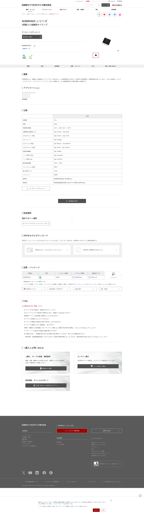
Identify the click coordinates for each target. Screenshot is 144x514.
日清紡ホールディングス (113, 481)
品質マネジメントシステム (98, 442)
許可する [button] (96, 510)
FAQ (93, 66)
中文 (98, 1)
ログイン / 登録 (105, 5)
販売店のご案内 (47, 368)
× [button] (110, 500)
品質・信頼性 (80, 9)
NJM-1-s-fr (94, 277)
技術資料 (57, 66)
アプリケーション (47, 9)
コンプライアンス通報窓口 (29, 446)
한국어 (103, 1)
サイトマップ (92, 481)
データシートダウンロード (37, 188)
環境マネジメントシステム (98, 444)
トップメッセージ (26, 435)
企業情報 (113, 9)
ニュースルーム (79, 1)
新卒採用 (59, 442)
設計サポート (63, 9)
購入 (97, 9)
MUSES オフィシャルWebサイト (110, 464)
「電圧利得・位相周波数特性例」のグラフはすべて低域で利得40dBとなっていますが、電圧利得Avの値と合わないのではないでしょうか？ (65, 336)
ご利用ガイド (25, 48)
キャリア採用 (60, 444)
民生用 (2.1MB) (27, 37)
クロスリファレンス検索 (97, 451)
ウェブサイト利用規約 (52, 481)
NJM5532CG (78, 277)
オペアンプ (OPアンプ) (41, 14)
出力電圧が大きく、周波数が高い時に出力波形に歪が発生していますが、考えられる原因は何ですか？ (54, 333)
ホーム (23, 14)
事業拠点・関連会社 (27, 441)
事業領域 (24, 439)
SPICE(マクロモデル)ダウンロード (100, 453)
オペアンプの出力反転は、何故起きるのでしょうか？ (40, 310)
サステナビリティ (26, 443)
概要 (28, 66)
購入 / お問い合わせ (110, 66)
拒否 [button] (103, 510)
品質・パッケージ (75, 66)
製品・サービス (30, 9)
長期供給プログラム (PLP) (98, 455)
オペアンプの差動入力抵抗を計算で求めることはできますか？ (42, 321)
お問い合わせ (111, 1)
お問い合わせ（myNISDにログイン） (47, 385)
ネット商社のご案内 (100, 366)
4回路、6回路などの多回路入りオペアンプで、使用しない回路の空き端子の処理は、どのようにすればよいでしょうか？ (60, 327)
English (93, 1)
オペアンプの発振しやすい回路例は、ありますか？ (39, 324)
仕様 (42, 66)
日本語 (87, 1)
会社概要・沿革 (26, 437)
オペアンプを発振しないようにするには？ (36, 318)
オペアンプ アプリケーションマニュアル (35, 223)
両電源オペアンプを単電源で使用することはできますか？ (41, 315)
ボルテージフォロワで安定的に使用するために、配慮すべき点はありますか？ (47, 313)
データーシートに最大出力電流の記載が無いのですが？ (40, 330)
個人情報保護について (32, 481)
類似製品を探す (73, 201)
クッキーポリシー (58, 504)
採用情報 (119, 1)
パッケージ (94, 447)
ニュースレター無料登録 (72, 430)
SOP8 (57, 277)
